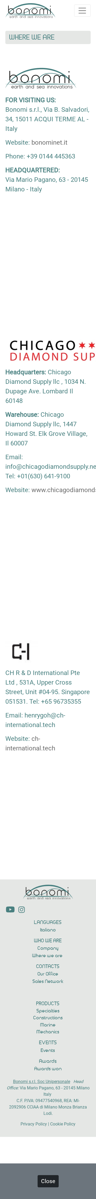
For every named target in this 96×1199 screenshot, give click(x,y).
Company (48, 948)
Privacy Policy (34, 1124)
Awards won (48, 1069)
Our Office (48, 974)
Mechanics (48, 1032)
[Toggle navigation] (82, 11)
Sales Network (48, 981)
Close (48, 1181)
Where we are (48, 956)
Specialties (48, 1011)
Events (48, 1050)
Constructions (48, 1018)
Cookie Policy (62, 1124)
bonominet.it (49, 142)
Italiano (48, 930)
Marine (48, 1025)
